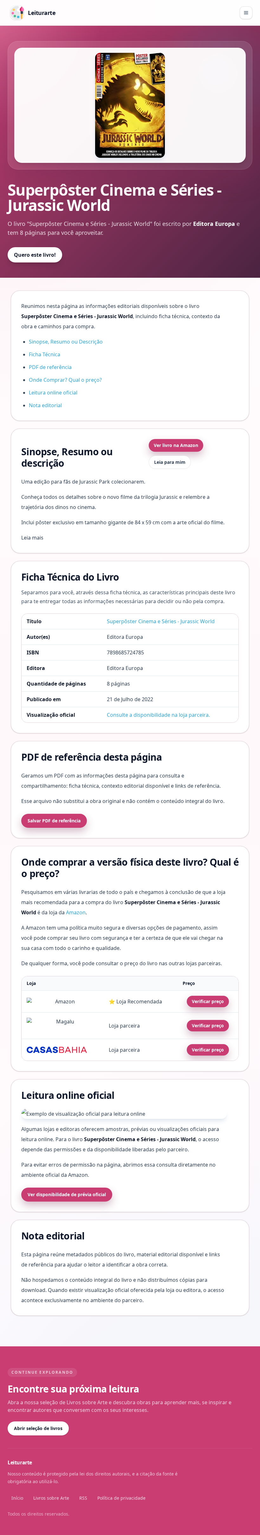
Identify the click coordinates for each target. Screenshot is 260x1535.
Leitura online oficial (53, 392)
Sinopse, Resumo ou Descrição (66, 341)
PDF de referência (50, 367)
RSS (83, 1498)
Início (17, 1498)
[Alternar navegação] (246, 12)
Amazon (76, 912)
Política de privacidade (121, 1498)
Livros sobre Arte (51, 1498)
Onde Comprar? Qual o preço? (65, 379)
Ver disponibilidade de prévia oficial (67, 1194)
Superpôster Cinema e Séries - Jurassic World (161, 621)
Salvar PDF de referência (54, 821)
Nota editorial (45, 405)
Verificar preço (208, 1001)
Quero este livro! (35, 254)
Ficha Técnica (44, 354)
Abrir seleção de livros (38, 1428)
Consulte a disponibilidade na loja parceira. (158, 714)
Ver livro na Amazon (176, 445)
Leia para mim (169, 462)
